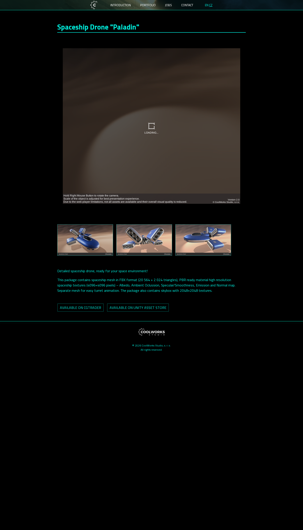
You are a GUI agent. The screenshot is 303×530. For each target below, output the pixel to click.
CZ (210, 5)
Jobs (168, 5)
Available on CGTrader (80, 307)
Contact (187, 5)
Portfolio (148, 5)
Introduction (120, 5)
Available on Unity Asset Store (138, 307)
